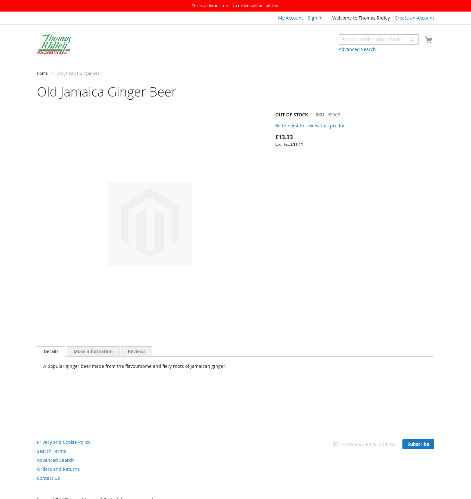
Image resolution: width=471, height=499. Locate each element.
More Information (93, 351)
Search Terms (51, 451)
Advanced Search (357, 49)
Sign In (315, 18)
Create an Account (414, 18)
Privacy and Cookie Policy (63, 442)
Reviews (136, 351)
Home (42, 73)
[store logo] (54, 44)
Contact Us (48, 478)
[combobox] (379, 39)
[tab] (51, 351)
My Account (290, 18)
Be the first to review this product (311, 126)
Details (51, 351)
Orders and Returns (58, 469)
